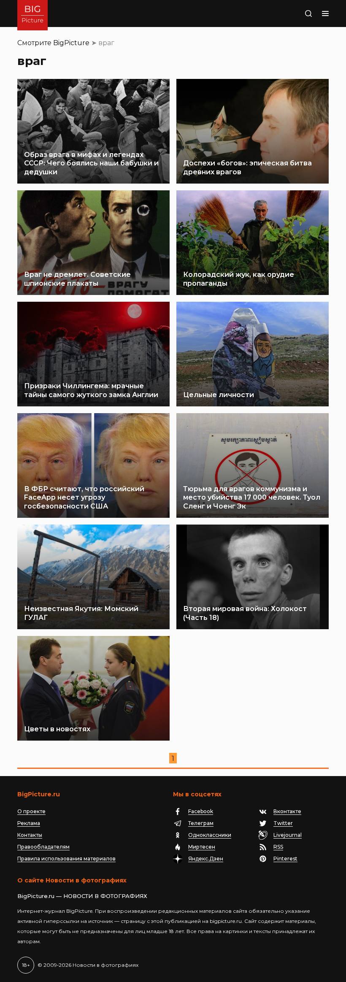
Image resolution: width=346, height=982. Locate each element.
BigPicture (71, 43)
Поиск (298, 13)
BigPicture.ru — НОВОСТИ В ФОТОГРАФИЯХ (82, 896)
